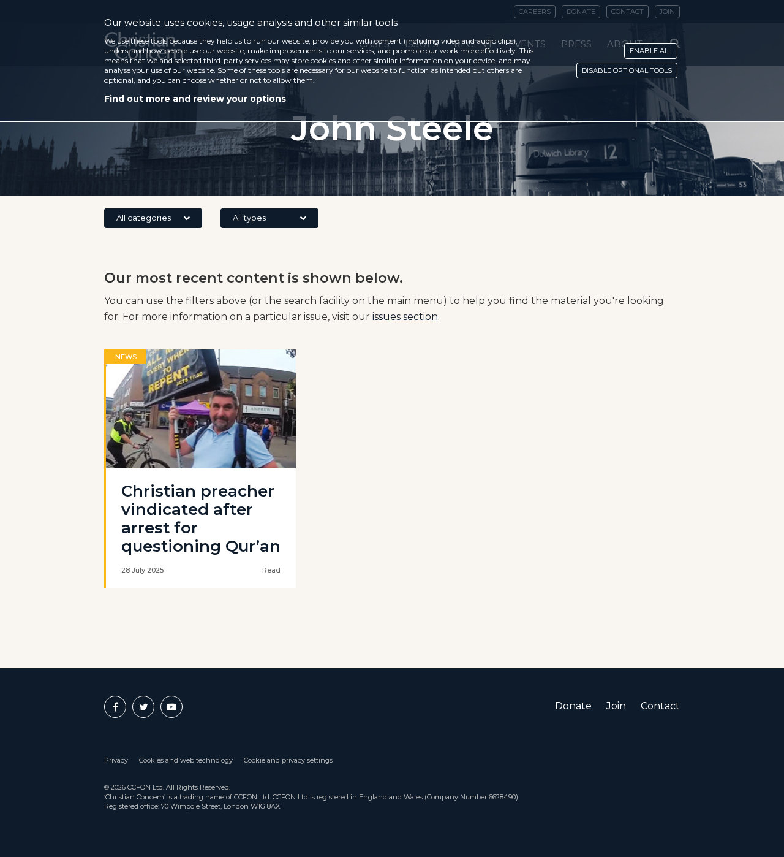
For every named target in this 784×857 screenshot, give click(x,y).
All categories (143, 218)
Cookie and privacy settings (288, 760)
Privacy (116, 760)
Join (616, 706)
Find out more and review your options (195, 98)
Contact (660, 706)
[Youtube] (171, 707)
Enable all (651, 51)
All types (249, 218)
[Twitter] (143, 707)
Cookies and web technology (186, 760)
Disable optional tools (627, 70)
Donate (573, 706)
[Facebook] (115, 707)
